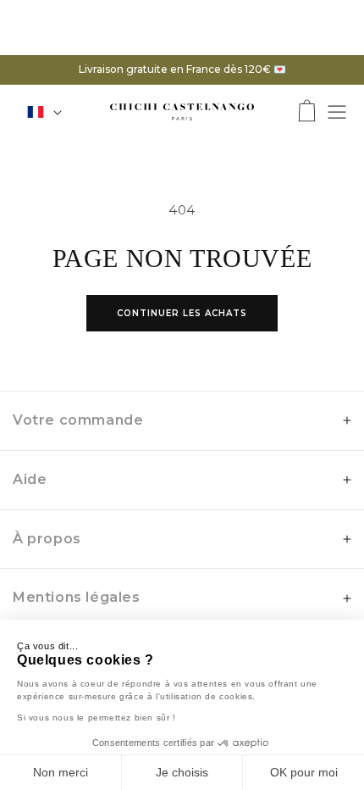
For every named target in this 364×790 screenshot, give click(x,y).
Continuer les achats (182, 313)
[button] (306, 112)
